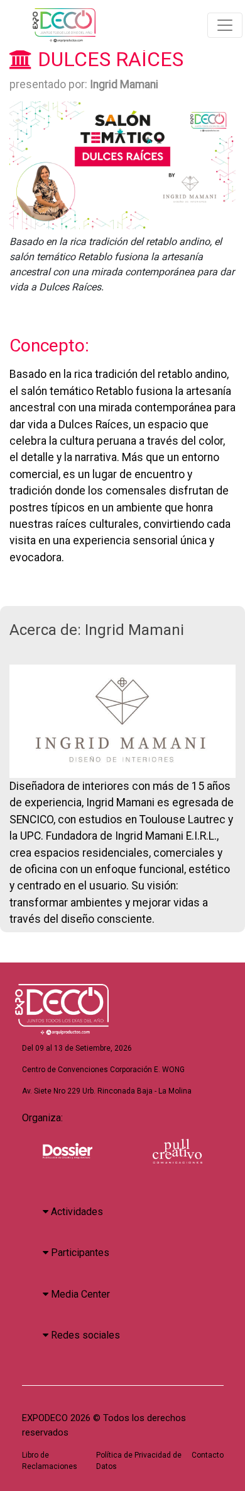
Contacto (208, 1455)
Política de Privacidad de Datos (139, 1461)
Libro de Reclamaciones (49, 1461)
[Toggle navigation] (224, 25)
